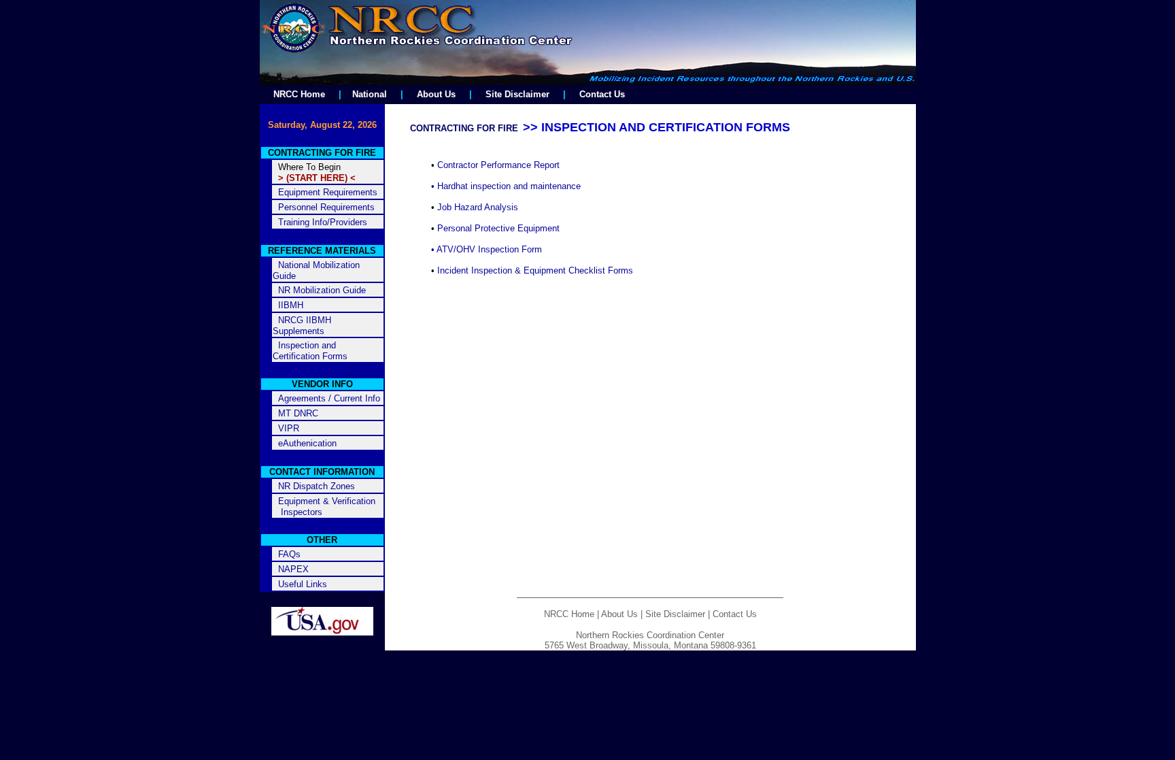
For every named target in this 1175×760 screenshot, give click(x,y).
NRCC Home (299, 94)
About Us (436, 94)
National (369, 94)
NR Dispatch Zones (316, 486)
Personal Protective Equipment (498, 228)
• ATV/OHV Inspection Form (486, 249)
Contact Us (602, 94)
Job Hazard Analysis (477, 207)
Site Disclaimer (517, 94)
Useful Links (302, 584)
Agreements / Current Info (329, 398)
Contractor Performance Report (498, 165)
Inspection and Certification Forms (310, 350)
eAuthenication (307, 443)
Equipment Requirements (327, 192)
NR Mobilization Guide (322, 290)
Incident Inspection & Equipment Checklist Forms (535, 270)
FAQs (289, 554)
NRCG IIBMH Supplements (302, 325)
